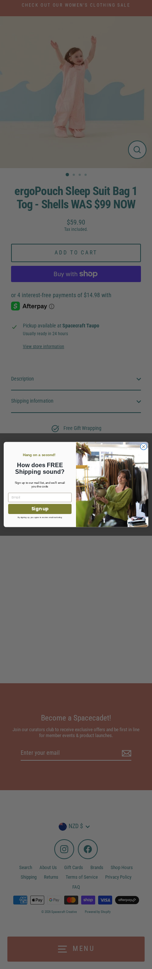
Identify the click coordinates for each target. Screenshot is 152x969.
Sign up (39, 509)
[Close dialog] (143, 446)
